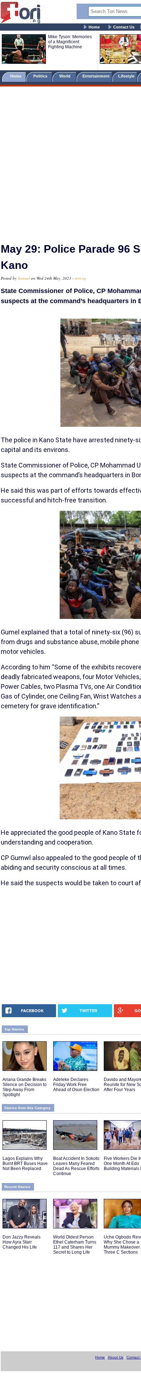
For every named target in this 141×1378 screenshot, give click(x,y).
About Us (115, 1357)
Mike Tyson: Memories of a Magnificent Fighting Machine (70, 41)
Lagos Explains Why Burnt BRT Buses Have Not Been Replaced (25, 1163)
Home (94, 27)
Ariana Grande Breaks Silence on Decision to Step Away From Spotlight (25, 1087)
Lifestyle (126, 76)
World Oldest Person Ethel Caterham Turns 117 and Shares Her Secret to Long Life (74, 1245)
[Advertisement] (70, 161)
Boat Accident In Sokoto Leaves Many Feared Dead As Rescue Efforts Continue (76, 1166)
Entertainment (96, 76)
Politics (41, 76)
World (66, 76)
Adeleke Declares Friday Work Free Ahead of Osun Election (76, 1084)
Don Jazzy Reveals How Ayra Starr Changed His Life (21, 1242)
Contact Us (123, 27)
